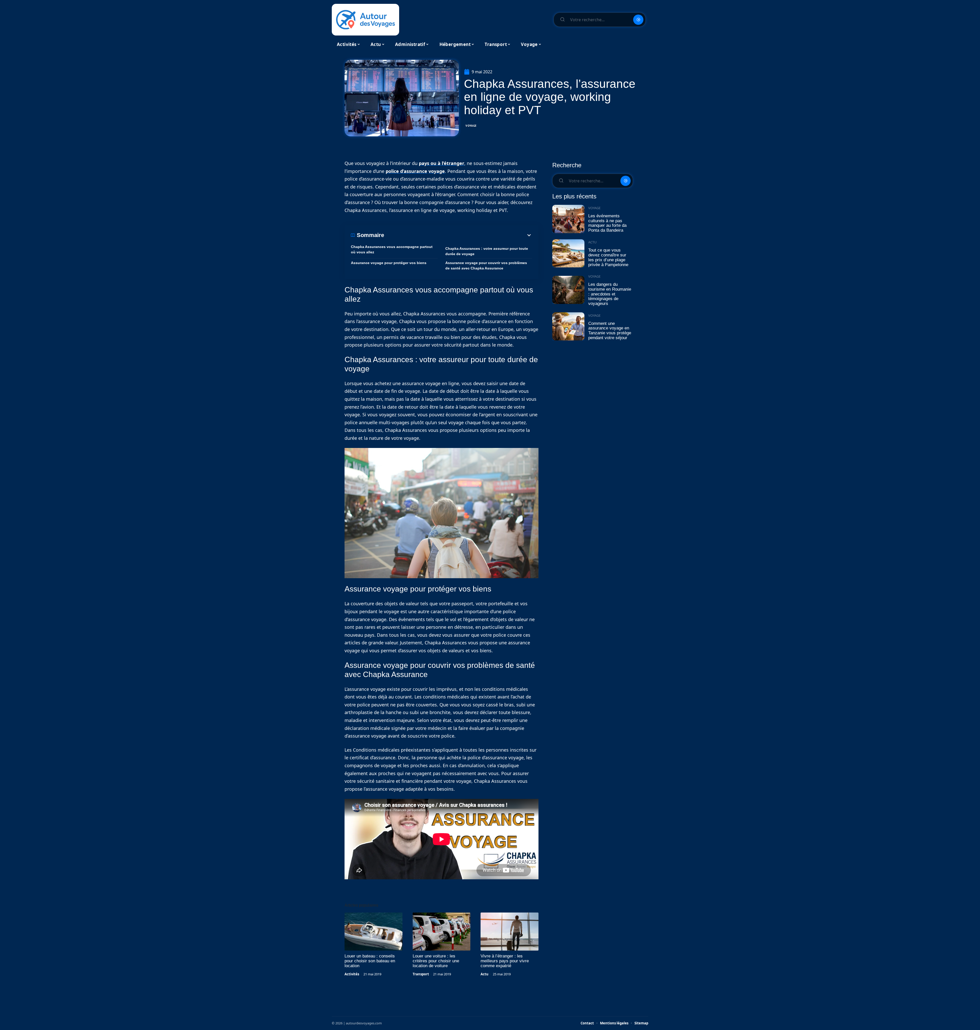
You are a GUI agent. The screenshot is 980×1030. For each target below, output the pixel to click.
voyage (436, 171)
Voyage (471, 125)
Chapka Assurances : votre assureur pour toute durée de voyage (486, 251)
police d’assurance (406, 171)
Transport (421, 974)
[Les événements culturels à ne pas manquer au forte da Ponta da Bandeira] (568, 219)
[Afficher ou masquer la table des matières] (458, 235)
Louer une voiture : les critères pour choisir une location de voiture (436, 961)
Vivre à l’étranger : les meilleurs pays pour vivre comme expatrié (505, 961)
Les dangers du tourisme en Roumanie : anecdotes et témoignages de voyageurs (609, 294)
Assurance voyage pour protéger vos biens (388, 263)
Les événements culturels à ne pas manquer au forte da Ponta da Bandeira (607, 223)
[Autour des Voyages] (365, 19)
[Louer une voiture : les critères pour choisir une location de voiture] (442, 932)
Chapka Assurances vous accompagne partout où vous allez (392, 249)
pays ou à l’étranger (441, 163)
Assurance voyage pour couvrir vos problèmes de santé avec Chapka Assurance (486, 265)
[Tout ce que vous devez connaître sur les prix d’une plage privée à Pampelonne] (568, 253)
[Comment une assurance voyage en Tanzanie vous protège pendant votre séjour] (568, 326)
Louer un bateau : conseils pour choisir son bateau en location (370, 961)
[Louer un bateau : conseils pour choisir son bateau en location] (373, 932)
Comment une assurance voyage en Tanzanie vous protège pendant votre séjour (609, 330)
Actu (484, 974)
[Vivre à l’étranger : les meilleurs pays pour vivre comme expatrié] (509, 932)
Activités (352, 974)
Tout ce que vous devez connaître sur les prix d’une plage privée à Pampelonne (608, 257)
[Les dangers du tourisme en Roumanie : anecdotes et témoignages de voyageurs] (568, 290)
